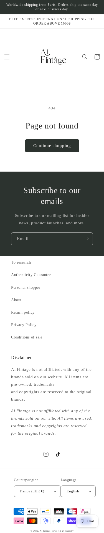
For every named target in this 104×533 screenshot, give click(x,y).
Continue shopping (52, 145)
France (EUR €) (32, 491)
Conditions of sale (26, 337)
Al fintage (45, 531)
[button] (7, 57)
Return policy (23, 312)
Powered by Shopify (63, 531)
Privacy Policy (23, 325)
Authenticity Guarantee (31, 275)
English (73, 491)
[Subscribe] (86, 238)
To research (21, 262)
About (16, 300)
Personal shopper (25, 287)
